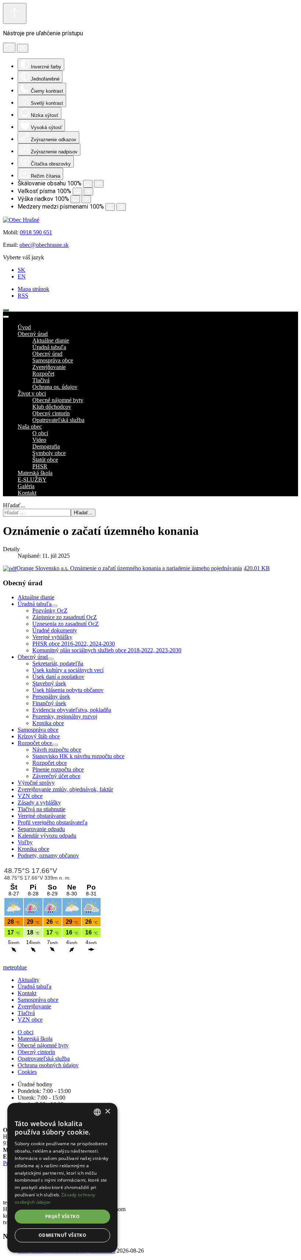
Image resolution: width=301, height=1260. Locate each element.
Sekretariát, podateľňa (57, 663)
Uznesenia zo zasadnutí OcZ (65, 624)
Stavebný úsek (49, 683)
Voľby (25, 842)
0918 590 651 (36, 232)
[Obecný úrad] (51, 659)
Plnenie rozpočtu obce (58, 769)
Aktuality (28, 980)
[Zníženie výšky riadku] (75, 199)
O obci (25, 1032)
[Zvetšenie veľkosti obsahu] (99, 184)
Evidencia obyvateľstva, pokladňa (71, 710)
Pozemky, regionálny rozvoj (64, 716)
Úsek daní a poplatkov (58, 677)
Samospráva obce (38, 730)
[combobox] (97, 1112)
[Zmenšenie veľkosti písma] (77, 191)
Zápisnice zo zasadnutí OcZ (64, 617)
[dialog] (62, 1178)
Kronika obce (48, 723)
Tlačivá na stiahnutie (41, 809)
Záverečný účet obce (56, 776)
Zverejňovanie (34, 1006)
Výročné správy (36, 783)
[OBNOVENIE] (9, 48)
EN (22, 276)
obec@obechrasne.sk (44, 245)
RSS (23, 295)
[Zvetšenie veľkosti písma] (88, 191)
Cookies (27, 1072)
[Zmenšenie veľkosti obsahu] (88, 184)
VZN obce (30, 796)
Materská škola (35, 1039)
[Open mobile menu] (6, 310)
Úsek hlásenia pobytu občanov (68, 690)
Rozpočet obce (35, 743)
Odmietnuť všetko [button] (62, 1235)
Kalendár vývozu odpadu (47, 836)
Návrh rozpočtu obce (56, 749)
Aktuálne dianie (36, 597)
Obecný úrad (33, 657)
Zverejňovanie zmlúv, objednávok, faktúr (65, 789)
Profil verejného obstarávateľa (52, 822)
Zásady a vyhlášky (39, 802)
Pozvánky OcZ (50, 610)
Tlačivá (26, 1013)
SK (21, 270)
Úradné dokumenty (54, 630)
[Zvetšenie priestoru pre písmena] (121, 207)
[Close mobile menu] (6, 317)
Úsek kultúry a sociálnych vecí (68, 670)
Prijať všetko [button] (62, 1216)
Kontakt (27, 993)
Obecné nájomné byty (43, 1045)
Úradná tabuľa (34, 604)
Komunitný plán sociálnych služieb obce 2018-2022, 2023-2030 (106, 650)
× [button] (107, 1111)
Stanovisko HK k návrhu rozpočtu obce (78, 756)
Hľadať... (14, 505)
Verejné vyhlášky (52, 637)
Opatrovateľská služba (44, 1058)
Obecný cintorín (36, 1052)
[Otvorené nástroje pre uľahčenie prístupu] (14, 13)
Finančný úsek (49, 703)
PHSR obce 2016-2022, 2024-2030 (73, 643)
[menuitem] (24, 327)
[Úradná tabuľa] (54, 606)
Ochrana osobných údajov (48, 1065)
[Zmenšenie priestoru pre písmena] (110, 207)
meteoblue (15, 967)
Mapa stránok (33, 289)
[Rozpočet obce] (55, 745)
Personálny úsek (51, 696)
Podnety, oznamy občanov (48, 855)
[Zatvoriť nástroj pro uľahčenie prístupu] (22, 48)
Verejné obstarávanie (42, 816)
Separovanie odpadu (41, 829)
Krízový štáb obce (39, 736)
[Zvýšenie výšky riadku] (86, 199)
